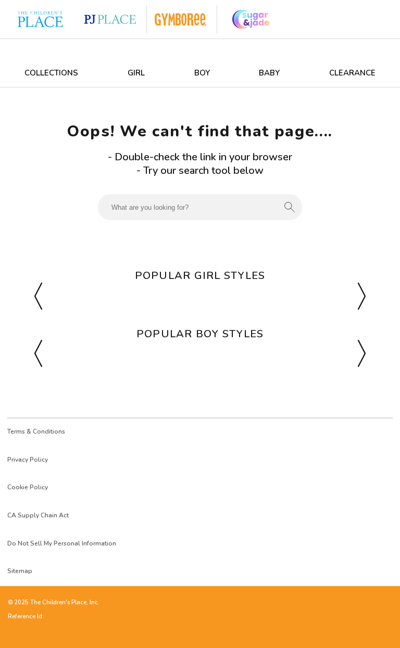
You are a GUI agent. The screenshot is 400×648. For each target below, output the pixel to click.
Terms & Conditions (36, 431)
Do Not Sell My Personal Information (61, 543)
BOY (202, 73)
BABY (269, 73)
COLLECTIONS (51, 73)
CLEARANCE (352, 73)
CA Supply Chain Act (38, 515)
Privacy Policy (27, 459)
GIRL (136, 73)
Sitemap (19, 571)
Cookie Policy (27, 487)
